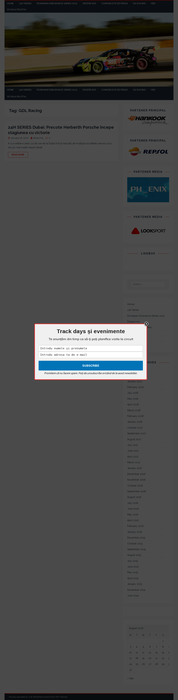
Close (146, 324)
